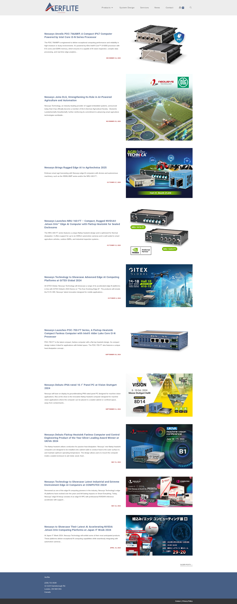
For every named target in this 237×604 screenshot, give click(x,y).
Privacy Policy (187, 601)
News (46, 30)
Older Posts (186, 565)
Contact (178, 601)
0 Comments (51, 58)
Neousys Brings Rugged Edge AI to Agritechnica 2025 (75, 167)
